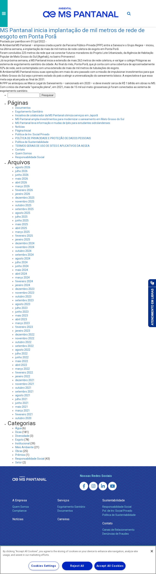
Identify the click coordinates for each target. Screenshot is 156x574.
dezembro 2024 (24, 243)
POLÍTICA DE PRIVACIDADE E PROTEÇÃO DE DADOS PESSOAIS (53, 138)
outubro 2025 (23, 205)
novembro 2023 (24, 292)
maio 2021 (21, 406)
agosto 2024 (22, 258)
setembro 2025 (24, 209)
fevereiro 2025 (24, 235)
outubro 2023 (23, 296)
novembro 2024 (24, 247)
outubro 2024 (23, 250)
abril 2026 (21, 182)
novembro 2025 (24, 201)
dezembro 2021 (24, 380)
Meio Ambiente (24, 447)
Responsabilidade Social (29, 157)
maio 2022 (21, 361)
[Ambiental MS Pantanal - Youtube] (112, 486)
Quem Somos (23, 153)
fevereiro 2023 (24, 326)
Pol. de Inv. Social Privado (117, 510)
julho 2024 (21, 262)
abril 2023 (21, 319)
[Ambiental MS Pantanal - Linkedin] (103, 486)
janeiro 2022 (22, 376)
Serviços (63, 500)
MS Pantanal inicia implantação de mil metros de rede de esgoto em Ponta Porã (72, 33)
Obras (18, 451)
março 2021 (22, 410)
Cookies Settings (43, 566)
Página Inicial (23, 130)
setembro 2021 (24, 391)
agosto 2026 (22, 167)
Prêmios (20, 454)
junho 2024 (22, 266)
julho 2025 (21, 216)
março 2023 (22, 323)
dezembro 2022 (24, 334)
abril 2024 (21, 273)
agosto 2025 (22, 212)
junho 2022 (22, 357)
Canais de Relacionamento (118, 529)
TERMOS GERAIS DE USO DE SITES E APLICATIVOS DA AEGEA (52, 145)
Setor (18, 462)
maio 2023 (21, 315)
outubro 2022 (23, 342)
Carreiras (63, 519)
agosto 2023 (22, 304)
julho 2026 (21, 171)
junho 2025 (22, 220)
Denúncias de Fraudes (115, 533)
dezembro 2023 (24, 288)
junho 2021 (22, 402)
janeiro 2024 (22, 285)
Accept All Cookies (110, 566)
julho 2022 (21, 353)
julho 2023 (21, 307)
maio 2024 (21, 269)
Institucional (22, 443)
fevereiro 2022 (24, 372)
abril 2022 (21, 364)
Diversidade (22, 435)
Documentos (23, 107)
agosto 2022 (22, 349)
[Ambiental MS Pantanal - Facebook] (84, 486)
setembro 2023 (24, 300)
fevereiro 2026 (24, 190)
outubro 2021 (23, 387)
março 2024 (22, 277)
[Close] (152, 551)
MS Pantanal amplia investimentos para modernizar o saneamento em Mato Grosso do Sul (69, 119)
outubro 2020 (23, 418)
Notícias (20, 126)
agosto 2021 (22, 395)
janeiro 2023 (22, 330)
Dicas (18, 432)
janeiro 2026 (22, 193)
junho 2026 (22, 174)
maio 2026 (21, 178)
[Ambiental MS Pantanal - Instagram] (93, 486)
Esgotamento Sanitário (29, 111)
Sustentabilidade (113, 500)
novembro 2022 (24, 338)
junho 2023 (22, 311)
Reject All (77, 566)
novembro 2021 (24, 383)
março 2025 (22, 231)
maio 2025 (21, 224)
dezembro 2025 (24, 197)
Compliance (19, 510)
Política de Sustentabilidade (32, 142)
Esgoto (19, 439)
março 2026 (22, 186)
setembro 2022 (24, 345)
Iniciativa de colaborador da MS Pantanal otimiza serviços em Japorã (56, 115)
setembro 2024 (24, 254)
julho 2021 (21, 399)
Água (18, 428)
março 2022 (22, 368)
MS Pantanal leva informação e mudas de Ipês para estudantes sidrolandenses (62, 122)
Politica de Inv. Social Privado (32, 134)
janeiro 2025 (22, 239)
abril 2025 (21, 228)
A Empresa (19, 500)
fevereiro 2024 (24, 281)
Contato (20, 149)
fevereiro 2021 (24, 414)
